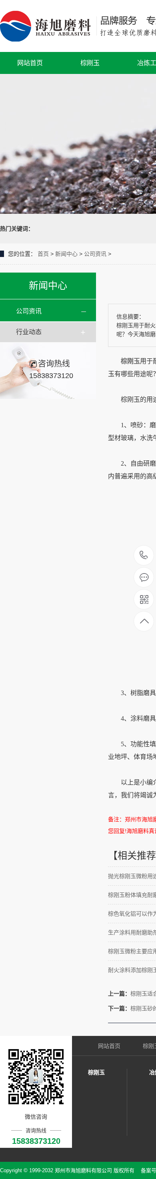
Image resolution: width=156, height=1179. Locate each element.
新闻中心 (66, 254)
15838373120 (143, 555)
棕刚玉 (90, 63)
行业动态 (29, 332)
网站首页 (30, 63)
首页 (43, 254)
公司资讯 (95, 254)
